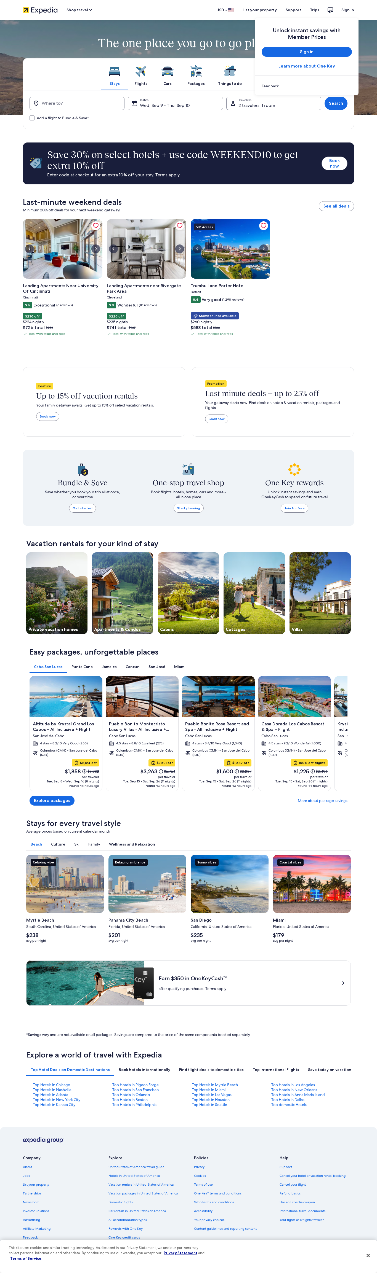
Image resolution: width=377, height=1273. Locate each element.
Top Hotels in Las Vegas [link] (212, 1094)
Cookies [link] (200, 1176)
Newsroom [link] (31, 1202)
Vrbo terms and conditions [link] (214, 1202)
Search (336, 103)
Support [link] (286, 1167)
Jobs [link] (26, 1176)
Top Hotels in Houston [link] (211, 1099)
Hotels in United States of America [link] (134, 1176)
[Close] (368, 1256)
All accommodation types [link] (127, 1220)
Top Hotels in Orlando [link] (131, 1094)
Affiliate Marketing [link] (37, 1228)
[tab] (114, 74)
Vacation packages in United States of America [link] (143, 1193)
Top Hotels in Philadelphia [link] (134, 1104)
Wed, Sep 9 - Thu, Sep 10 (165, 105)
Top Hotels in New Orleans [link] (294, 1089)
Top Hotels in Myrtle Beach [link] (215, 1084)
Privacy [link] (199, 1167)
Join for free (294, 508)
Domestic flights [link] (120, 1202)
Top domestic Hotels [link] (289, 1104)
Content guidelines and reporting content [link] (225, 1228)
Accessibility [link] (203, 1211)
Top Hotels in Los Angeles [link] (293, 1084)
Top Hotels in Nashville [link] (52, 1089)
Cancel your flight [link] (293, 1184)
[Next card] (340, 733)
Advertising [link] (31, 1220)
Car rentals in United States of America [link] (137, 1211)
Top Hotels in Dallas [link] (287, 1099)
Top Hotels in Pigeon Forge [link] (135, 1084)
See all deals (336, 206)
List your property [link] (36, 1184)
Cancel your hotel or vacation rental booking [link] (313, 1176)
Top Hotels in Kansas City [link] (54, 1104)
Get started (82, 508)
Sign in (347, 9)
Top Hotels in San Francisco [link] (135, 1089)
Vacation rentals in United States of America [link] (141, 1184)
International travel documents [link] (302, 1211)
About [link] (27, 1167)
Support (293, 9)
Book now (334, 163)
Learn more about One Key (306, 66)
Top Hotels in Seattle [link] (209, 1104)
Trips (314, 9)
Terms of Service (25, 1258)
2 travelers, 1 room (256, 105)
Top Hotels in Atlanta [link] (50, 1094)
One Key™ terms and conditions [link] (217, 1193)
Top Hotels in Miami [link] (208, 1089)
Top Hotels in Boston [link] (130, 1099)
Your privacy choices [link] (209, 1220)
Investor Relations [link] (36, 1211)
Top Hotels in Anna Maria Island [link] (298, 1094)
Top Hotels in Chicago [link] (51, 1084)
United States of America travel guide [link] (136, 1167)
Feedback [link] (30, 1237)
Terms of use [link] (203, 1184)
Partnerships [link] (32, 1193)
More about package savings (322, 800)
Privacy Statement (180, 1253)
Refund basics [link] (290, 1193)
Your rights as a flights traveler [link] (302, 1220)
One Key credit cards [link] (124, 1237)
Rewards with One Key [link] (125, 1228)
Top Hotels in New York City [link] (56, 1099)
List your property (260, 9)
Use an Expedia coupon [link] (297, 1202)
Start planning (188, 508)
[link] (307, 86)
